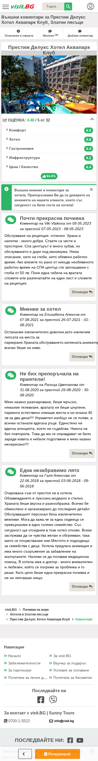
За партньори (19, 670)
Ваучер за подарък (69, 663)
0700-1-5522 (18, 721)
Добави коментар (80, 35)
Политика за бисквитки (72, 678)
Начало (14, 656)
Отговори (80, 292)
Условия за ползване (71, 670)
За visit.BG (62, 656)
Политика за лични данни (30, 678)
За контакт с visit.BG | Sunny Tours (39, 713)
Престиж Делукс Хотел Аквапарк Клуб (49, 50)
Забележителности (24, 663)
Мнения (50, 35)
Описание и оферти (19, 35)
